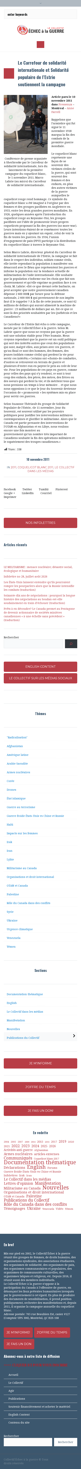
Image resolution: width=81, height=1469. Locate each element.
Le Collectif (15, 1382)
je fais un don (19, 1344)
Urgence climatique (20, 929)
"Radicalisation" (17, 737)
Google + (9, 493)
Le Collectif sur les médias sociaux (40, 678)
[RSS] (69, 1459)
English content (40, 666)
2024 (35, 1146)
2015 (40, 1141)
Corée (10, 781)
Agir (11, 1390)
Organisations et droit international (30, 876)
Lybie (10, 859)
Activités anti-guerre (18, 1150)
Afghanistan (15, 746)
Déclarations (14, 1168)
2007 (20, 1142)
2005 (13, 1142)
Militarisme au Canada (22, 868)
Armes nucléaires (18, 772)
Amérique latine (17, 754)
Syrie (10, 911)
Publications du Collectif (23, 1037)
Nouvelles (13, 1029)
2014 (33, 1142)
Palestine (13, 894)
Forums (52, 1167)
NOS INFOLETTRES (40, 523)
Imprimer (10, 496)
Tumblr (44, 489)
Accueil (13, 1374)
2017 (54, 1141)
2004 (6, 1142)
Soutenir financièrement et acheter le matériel (39, 1406)
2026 (52, 1146)
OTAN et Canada (17, 885)
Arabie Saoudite (17, 763)
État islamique (16, 798)
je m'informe (40, 1063)
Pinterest (62, 489)
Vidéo (59, 1208)
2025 (44, 1146)
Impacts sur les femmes (22, 833)
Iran (9, 850)
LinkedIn (28, 493)
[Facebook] (56, 1459)
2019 (62, 1141)
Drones (11, 789)
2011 (13, 467)
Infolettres (11, 1175)
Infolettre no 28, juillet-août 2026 (25, 576)
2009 (27, 1142)
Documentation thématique (25, 994)
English (12, 1002)
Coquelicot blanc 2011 (35, 467)
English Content (19, 1414)
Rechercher (11, 637)
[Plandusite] (75, 1459)
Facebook (10, 489)
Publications (16, 1398)
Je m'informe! (18, 1332)
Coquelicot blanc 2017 (46, 1158)
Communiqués (18, 1158)
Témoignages (14, 1208)
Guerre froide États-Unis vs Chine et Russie (35, 815)
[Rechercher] (71, 643)
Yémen (11, 946)
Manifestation (16, 1020)
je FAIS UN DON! (40, 1111)
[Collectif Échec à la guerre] (40, 29)
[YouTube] (62, 1459)
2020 (71, 1141)
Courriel (46, 493)
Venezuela (14, 937)
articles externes (46, 1154)
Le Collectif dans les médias (25, 1011)
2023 (25, 1146)
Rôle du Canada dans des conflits (28, 903)
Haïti (10, 824)
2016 (47, 1142)
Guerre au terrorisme (21, 807)
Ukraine (12, 920)
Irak (9, 842)
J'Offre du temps (52, 1332)
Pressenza (66, 104)
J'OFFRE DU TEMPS (40, 1087)
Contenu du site (19, 1422)
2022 (15, 1146)
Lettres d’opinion (18, 1183)
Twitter (27, 489)
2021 (7, 1146)
